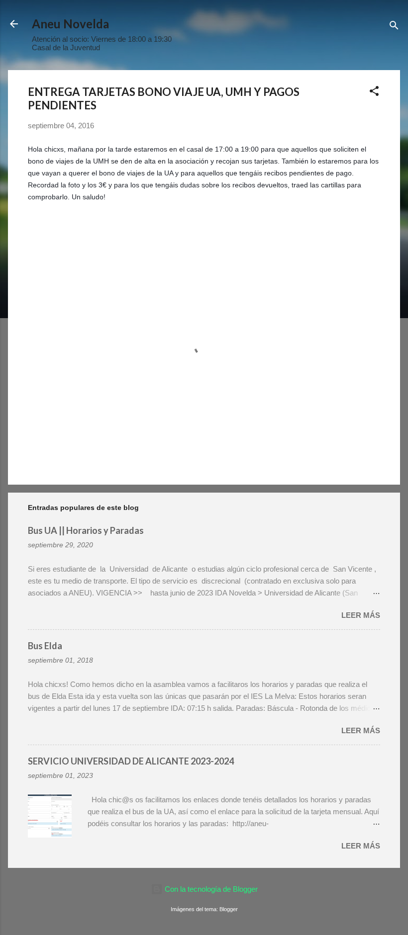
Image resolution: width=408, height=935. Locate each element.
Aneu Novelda (70, 23)
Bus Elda (45, 645)
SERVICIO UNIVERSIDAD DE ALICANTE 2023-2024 (131, 761)
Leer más (360, 615)
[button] (374, 92)
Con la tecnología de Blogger (210, 889)
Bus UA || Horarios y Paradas (86, 530)
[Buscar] (394, 27)
